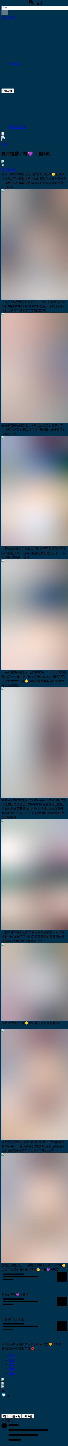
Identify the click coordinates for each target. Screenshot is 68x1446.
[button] (8, 17)
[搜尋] (4, 12)
